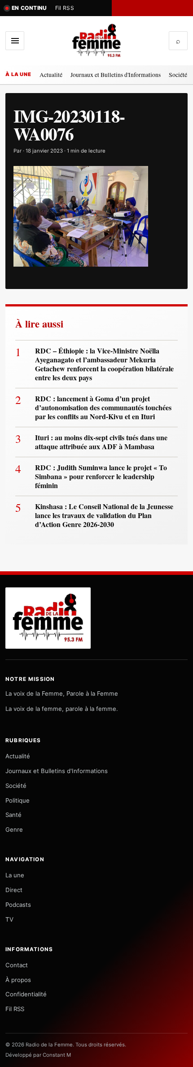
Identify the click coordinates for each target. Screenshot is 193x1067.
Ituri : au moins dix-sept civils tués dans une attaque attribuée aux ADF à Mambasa (101, 442)
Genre (14, 829)
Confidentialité (26, 994)
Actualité (50, 74)
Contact (16, 965)
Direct (13, 889)
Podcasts (18, 904)
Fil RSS (65, 7)
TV (9, 919)
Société (178, 74)
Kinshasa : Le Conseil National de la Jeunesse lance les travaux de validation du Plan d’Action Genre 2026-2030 (104, 515)
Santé (13, 814)
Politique (17, 800)
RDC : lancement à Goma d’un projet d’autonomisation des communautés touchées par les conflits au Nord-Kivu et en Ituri (103, 407)
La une (14, 875)
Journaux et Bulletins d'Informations (115, 74)
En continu (29, 7)
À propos (18, 979)
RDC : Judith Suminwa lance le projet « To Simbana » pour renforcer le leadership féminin (101, 476)
